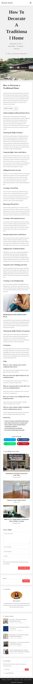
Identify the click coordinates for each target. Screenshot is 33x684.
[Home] (6, 53)
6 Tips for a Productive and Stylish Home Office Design (16, 421)
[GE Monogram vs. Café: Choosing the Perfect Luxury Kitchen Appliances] (5, 644)
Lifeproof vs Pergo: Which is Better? (16, 500)
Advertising (4, 679)
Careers (21, 679)
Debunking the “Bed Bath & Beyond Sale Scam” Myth (16, 474)
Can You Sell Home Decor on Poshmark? (13, 428)
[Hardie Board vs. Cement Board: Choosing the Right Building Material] (5, 636)
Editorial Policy (10, 679)
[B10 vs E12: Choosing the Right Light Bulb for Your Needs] (5, 628)
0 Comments (20, 46)
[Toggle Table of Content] (15, 108)
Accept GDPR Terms (9, 673)
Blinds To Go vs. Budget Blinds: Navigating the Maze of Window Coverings (16, 520)
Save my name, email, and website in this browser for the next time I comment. (16, 562)
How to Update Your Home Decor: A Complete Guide (16, 422)
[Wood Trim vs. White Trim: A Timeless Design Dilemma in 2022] (5, 621)
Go (26, 669)
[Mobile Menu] (30, 2)
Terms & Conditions (27, 679)
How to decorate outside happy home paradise (15, 430)
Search (4, 578)
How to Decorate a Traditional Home (19, 53)
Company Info (16, 679)
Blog (14, 46)
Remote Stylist (7, 3)
